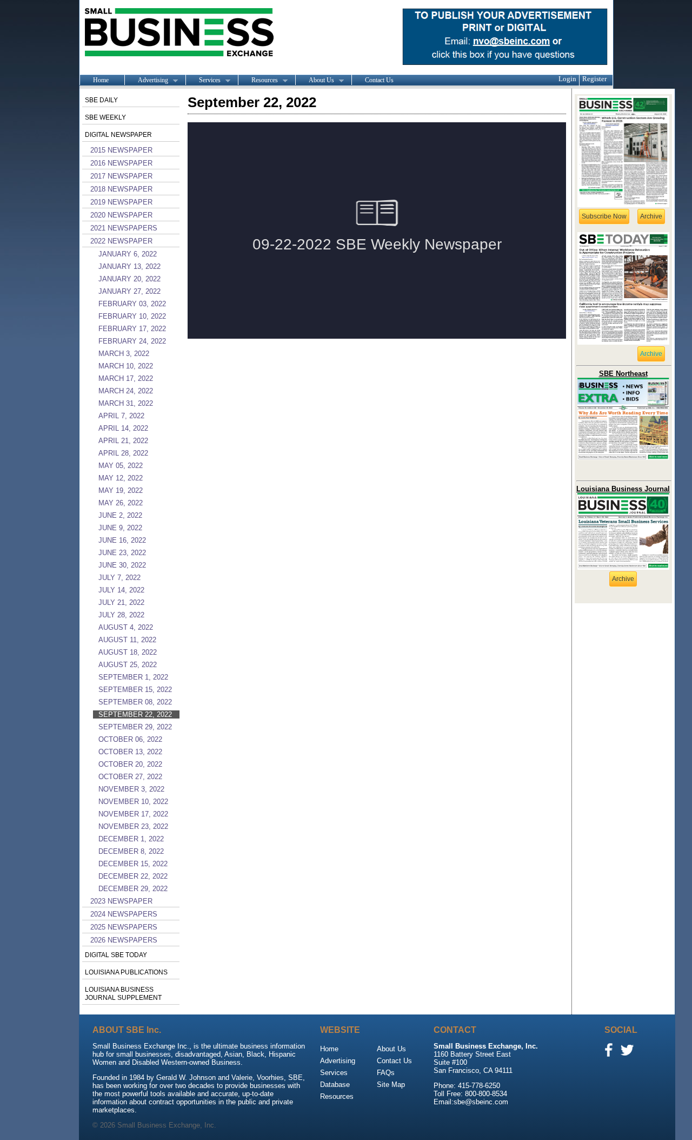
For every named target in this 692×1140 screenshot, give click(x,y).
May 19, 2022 (120, 490)
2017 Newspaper (121, 176)
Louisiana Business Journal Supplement (123, 993)
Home (101, 80)
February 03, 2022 (132, 304)
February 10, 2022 (132, 316)
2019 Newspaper (121, 202)
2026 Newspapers (123, 940)
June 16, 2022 (122, 540)
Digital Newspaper (118, 135)
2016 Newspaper (121, 163)
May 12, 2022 (120, 478)
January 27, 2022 (129, 291)
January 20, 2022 (129, 279)
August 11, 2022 (127, 640)
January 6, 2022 (127, 254)
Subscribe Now (604, 216)
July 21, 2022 (121, 602)
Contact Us (379, 80)
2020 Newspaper (121, 215)
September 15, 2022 (135, 690)
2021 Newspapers (123, 228)
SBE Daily (101, 100)
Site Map (391, 1084)
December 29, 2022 (133, 889)
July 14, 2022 (121, 590)
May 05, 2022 (120, 466)
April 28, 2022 (123, 453)
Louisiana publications (126, 972)
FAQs (386, 1073)
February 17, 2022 (132, 329)
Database (335, 1084)
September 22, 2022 (135, 714)
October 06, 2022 (130, 739)
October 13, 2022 (130, 752)
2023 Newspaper (121, 901)
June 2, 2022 (120, 515)
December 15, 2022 (133, 864)
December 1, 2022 (131, 839)
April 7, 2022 (121, 416)
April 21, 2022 (123, 441)
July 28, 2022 (121, 615)
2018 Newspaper (121, 189)
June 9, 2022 (120, 528)
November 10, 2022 (133, 802)
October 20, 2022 (130, 764)
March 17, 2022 (125, 378)
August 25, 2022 (127, 665)
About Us (314, 80)
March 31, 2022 (125, 403)
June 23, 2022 (122, 553)
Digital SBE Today (116, 955)
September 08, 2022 (135, 702)
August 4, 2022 (125, 627)
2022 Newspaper (121, 241)
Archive (651, 216)
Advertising (146, 80)
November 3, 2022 (131, 789)
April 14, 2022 (123, 428)
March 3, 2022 (123, 354)
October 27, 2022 (130, 777)
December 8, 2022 (131, 851)
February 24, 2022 (132, 341)
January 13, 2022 (129, 266)
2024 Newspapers (123, 914)
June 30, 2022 (122, 565)
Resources (258, 80)
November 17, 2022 (133, 814)
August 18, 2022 (127, 652)
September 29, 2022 (135, 727)
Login (567, 79)
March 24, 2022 (125, 391)
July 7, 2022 (119, 578)
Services (203, 80)
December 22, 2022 (133, 876)
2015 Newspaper (121, 150)
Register (594, 79)
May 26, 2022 (120, 503)
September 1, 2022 (133, 677)
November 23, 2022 (133, 826)
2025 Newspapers (123, 927)
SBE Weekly (105, 117)
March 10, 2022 (125, 366)
